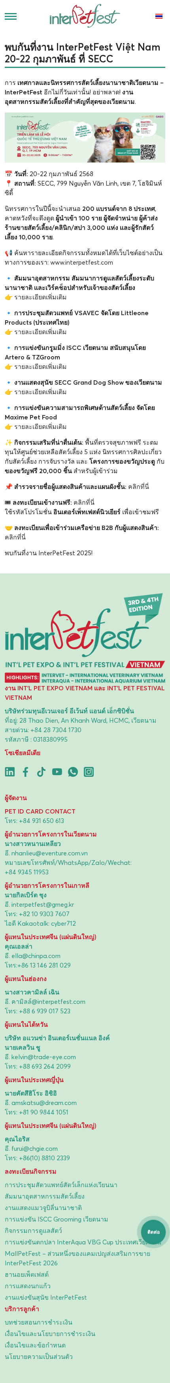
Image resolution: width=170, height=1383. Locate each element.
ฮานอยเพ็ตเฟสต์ (27, 1274)
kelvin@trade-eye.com (43, 1057)
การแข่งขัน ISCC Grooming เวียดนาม (56, 1219)
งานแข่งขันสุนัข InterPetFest (46, 1297)
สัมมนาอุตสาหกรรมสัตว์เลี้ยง (45, 1196)
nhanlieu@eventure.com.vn (49, 853)
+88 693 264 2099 (45, 1066)
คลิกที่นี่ (138, 486)
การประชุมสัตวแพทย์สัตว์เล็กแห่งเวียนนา (61, 1185)
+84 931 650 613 (41, 821)
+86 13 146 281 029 (44, 965)
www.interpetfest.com (81, 262)
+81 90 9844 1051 (43, 1112)
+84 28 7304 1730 (55, 730)
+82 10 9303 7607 (44, 914)
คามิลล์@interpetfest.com (48, 1001)
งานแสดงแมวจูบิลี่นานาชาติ (43, 1208)
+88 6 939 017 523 (44, 1011)
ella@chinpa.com (35, 956)
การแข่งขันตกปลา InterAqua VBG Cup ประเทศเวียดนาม (83, 1242)
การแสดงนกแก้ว (28, 1286)
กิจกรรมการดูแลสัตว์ (33, 1231)
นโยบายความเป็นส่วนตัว (39, 1356)
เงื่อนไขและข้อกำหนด (35, 1345)
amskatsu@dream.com (44, 1103)
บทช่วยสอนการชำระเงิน (38, 1322)
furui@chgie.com (34, 1148)
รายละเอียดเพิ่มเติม (40, 297)
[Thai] (158, 16)
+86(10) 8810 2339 (44, 1158)
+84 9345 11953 (27, 872)
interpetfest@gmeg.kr (42, 904)
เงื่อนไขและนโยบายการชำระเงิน (50, 1334)
